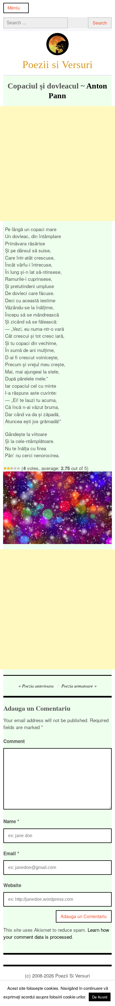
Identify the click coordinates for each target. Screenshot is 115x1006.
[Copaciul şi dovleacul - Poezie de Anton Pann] (57, 541)
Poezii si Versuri (57, 64)
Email (11, 853)
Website (12, 885)
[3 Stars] (11, 468)
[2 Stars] (8, 468)
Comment (14, 741)
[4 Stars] (15, 468)
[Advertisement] (57, 163)
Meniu (14, 7)
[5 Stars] (18, 468)
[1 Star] (5, 468)
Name (11, 821)
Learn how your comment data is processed (56, 933)
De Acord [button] (99, 997)
